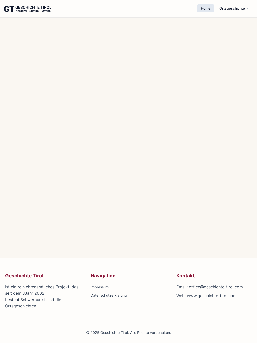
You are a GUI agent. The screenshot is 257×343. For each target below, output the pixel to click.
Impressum (100, 287)
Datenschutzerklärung (109, 295)
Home (205, 8)
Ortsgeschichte (232, 8)
